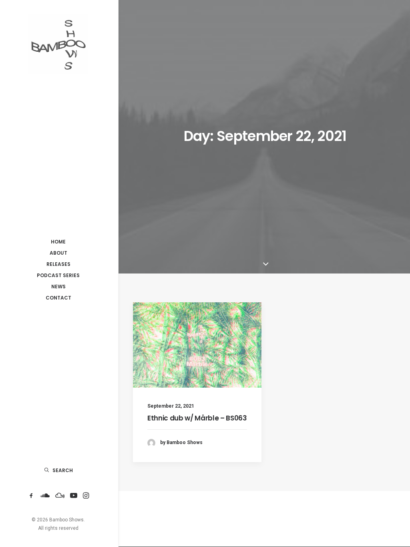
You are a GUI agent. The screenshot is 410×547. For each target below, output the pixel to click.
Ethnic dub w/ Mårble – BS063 (197, 418)
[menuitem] (31, 496)
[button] (31, 496)
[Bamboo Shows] (58, 44)
